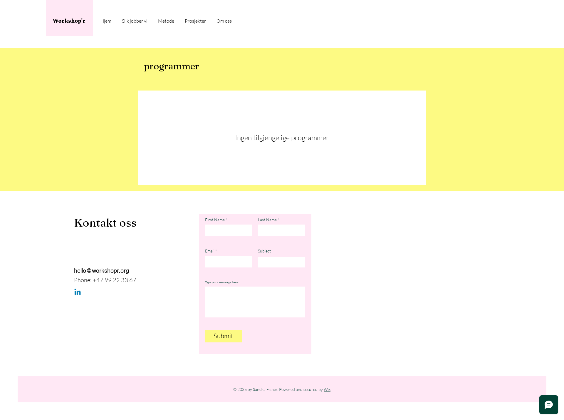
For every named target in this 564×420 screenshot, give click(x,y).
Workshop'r (69, 20)
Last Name (267, 220)
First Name (215, 220)
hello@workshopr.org (101, 270)
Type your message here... (223, 282)
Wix (327, 389)
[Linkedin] (77, 292)
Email (209, 251)
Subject (264, 251)
